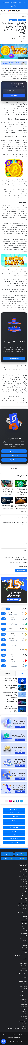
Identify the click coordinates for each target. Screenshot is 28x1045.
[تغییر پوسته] (4, 11)
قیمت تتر (25, 916)
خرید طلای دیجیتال (14, 842)
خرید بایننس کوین (14, 838)
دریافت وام (14, 6)
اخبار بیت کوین (13, 20)
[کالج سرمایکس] (14, 11)
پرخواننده (7, 673)
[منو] (26, 11)
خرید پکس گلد (23, 886)
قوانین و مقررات (23, 986)
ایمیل (25, 550)
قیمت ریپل (24, 928)
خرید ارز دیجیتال (14, 809)
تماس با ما (24, 984)
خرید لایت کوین (23, 901)
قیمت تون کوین (23, 940)
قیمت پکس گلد (23, 931)
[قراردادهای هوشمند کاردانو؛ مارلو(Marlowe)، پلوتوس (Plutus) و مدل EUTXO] (22, 694)
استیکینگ (24, 968)
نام (25, 544)
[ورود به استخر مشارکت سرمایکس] (14, 325)
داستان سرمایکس (23, 981)
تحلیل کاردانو (24, 1014)
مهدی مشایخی (22, 36)
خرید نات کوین (23, 896)
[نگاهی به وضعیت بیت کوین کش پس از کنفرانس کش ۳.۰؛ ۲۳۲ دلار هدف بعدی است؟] (21, 483)
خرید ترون (14, 835)
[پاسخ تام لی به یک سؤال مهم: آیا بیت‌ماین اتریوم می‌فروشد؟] (22, 681)
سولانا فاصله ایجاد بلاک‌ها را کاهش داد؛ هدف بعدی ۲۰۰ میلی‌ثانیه (10, 708)
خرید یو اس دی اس (22, 905)
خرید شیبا (14, 831)
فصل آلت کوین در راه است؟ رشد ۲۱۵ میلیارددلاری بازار (9, 700)
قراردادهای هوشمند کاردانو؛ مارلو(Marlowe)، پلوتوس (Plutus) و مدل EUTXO (10, 694)
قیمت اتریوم (24, 921)
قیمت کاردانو (24, 943)
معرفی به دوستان (23, 971)
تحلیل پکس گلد (23, 1009)
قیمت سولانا (24, 936)
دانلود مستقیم (14, 451)
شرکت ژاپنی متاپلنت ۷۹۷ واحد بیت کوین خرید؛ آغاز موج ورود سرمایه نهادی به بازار (21, 507)
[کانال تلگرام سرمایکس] (14, 63)
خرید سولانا (24, 891)
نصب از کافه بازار (14, 460)
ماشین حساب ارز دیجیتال (21, 973)
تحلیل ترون (24, 1011)
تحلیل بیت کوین (23, 999)
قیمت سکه (24, 948)
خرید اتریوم (14, 824)
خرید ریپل (24, 884)
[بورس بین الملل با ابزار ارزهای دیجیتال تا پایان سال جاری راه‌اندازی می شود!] (7, 483)
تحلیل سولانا (24, 1016)
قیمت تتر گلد (24, 933)
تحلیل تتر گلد (24, 1007)
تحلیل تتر (25, 1002)
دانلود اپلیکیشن (23, 991)
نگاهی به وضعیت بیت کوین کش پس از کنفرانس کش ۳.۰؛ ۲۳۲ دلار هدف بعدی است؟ (21, 490)
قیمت (7, 609)
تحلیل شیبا (24, 1023)
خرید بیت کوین (14, 816)
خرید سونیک (24, 893)
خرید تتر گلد (24, 889)
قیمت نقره (24, 950)
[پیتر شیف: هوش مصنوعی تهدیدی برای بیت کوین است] (22, 688)
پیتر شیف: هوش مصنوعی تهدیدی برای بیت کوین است (10, 686)
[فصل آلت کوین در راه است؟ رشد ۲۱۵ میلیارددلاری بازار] (22, 702)
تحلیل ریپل (24, 1019)
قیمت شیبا (24, 926)
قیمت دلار (24, 952)
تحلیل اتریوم (24, 1004)
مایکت (6, 854)
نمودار (3, 613)
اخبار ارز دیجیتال (19, 16)
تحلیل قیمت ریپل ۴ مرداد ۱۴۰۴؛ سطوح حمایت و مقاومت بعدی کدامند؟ (7, 506)
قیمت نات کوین (23, 938)
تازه (22, 673)
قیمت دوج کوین (23, 923)
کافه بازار (19, 854)
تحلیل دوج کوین (23, 1021)
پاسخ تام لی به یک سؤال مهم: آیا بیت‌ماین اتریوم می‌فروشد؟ (10, 679)
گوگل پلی (19, 858)
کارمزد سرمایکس (23, 989)
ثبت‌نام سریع (14, 95)
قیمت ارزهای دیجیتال (14, 813)
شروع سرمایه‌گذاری (14, 358)
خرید (3, 609)
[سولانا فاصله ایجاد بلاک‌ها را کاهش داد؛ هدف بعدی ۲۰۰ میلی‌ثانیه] (22, 709)
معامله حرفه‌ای (23, 963)
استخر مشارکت (23, 966)
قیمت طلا (25, 945)
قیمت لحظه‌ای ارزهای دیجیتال (20, 955)
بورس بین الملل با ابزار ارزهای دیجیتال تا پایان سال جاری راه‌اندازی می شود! (8, 490)
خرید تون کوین (23, 898)
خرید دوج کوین (14, 827)
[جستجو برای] (2, 11)
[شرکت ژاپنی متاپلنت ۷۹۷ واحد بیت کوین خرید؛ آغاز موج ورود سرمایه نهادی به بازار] (21, 500)
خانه (24, 16)
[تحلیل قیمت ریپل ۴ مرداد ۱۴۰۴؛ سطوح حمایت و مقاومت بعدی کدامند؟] (7, 500)
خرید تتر (14, 820)
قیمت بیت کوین (23, 919)
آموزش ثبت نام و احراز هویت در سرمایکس (17, 1028)
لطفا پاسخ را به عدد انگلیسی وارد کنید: (18, 562)
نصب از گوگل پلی (14, 455)
